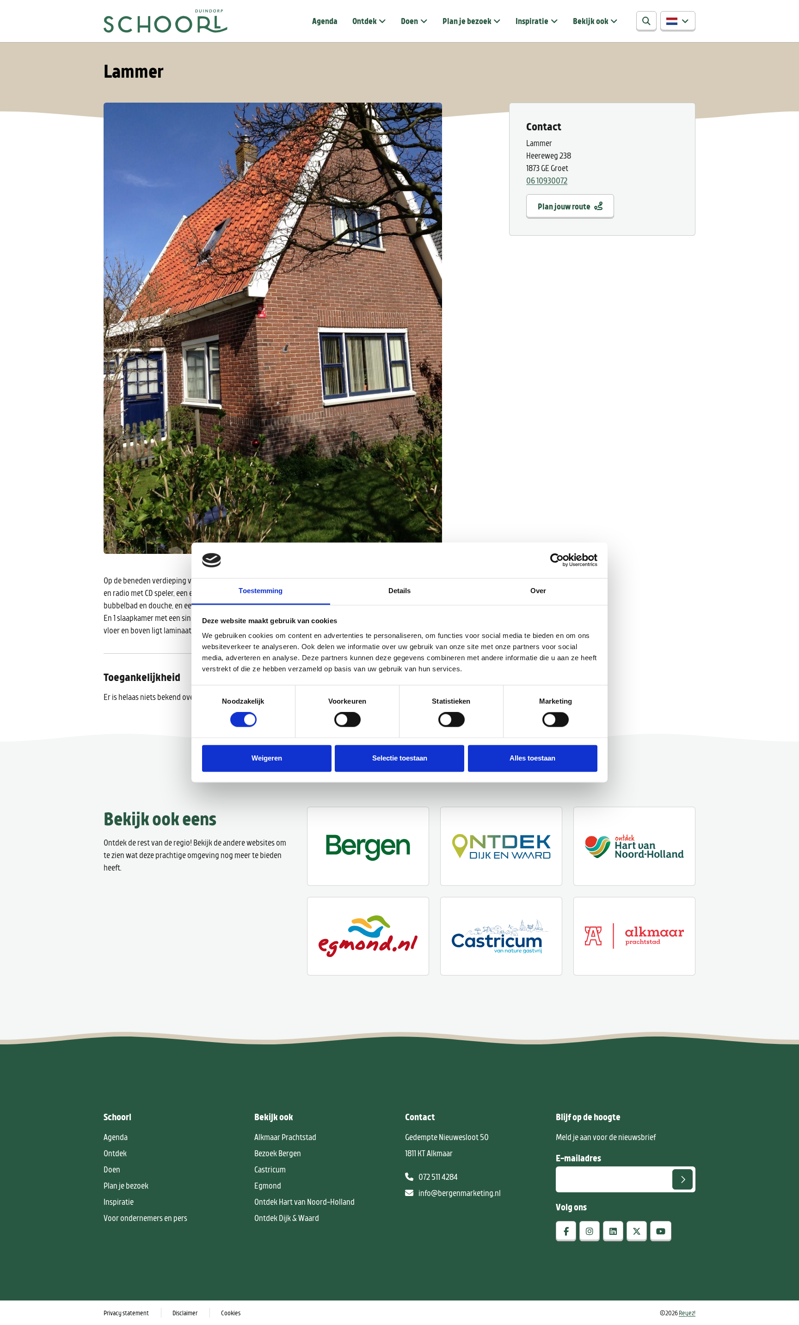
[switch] (347, 719)
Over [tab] (538, 591)
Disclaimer (184, 1313)
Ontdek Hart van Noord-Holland (304, 1201)
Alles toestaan (532, 758)
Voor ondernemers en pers (145, 1218)
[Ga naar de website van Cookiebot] (556, 560)
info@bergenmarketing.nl (459, 1193)
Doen (409, 21)
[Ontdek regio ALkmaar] (634, 846)
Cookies (230, 1313)
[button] (677, 21)
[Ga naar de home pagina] (165, 21)
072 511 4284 (437, 1177)
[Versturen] (682, 1179)
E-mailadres (578, 1157)
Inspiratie (532, 21)
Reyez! (687, 1313)
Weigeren (267, 758)
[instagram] (589, 1231)
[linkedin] (613, 1231)
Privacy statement (126, 1313)
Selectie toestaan (399, 758)
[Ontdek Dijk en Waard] (501, 846)
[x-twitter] (637, 1231)
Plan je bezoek (467, 21)
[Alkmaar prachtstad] (634, 936)
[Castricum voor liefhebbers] (501, 936)
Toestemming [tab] (261, 591)
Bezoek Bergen (277, 1153)
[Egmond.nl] (368, 936)
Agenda (325, 21)
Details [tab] (399, 591)
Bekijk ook (590, 21)
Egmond (267, 1185)
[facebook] (566, 1231)
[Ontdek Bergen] (368, 846)
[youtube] (660, 1231)
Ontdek (364, 21)
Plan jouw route (564, 206)
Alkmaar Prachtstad (285, 1137)
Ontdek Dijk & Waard (286, 1218)
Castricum (270, 1169)
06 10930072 (546, 180)
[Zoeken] (646, 21)
